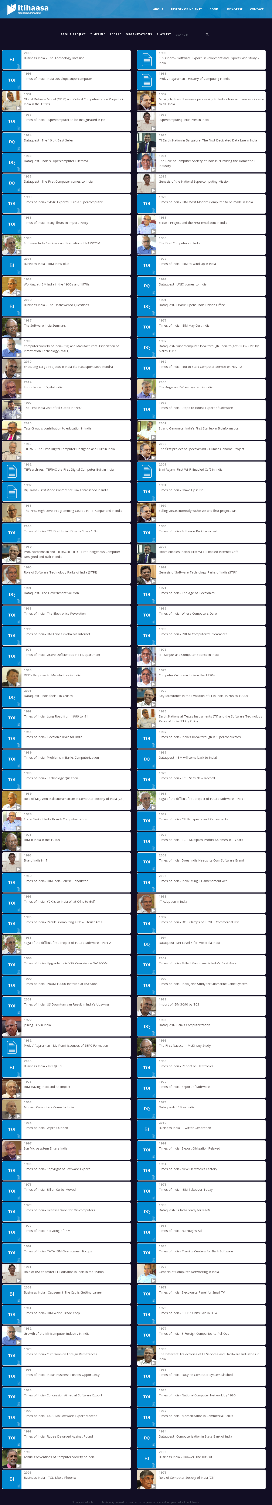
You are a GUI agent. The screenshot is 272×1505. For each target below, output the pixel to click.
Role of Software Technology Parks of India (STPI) (60, 572)
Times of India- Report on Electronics (186, 1066)
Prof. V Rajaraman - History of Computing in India (194, 78)
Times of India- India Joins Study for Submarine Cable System (203, 984)
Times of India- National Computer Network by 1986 (197, 1395)
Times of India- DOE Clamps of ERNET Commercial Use (199, 922)
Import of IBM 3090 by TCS (179, 1004)
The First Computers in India (179, 243)
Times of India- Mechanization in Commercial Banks (196, 1416)
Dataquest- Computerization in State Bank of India (195, 1436)
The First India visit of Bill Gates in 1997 (53, 408)
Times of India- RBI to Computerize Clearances (193, 634)
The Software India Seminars (45, 325)
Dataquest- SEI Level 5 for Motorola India (189, 942)
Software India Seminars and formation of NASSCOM (62, 243)
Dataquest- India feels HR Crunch (48, 696)
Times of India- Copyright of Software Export (57, 1169)
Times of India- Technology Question (51, 778)
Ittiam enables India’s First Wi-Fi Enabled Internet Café (198, 552)
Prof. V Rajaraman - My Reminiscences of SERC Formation (66, 1045)
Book (214, 9)
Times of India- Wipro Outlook (46, 1128)
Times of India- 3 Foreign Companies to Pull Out (194, 1333)
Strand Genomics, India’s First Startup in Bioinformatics (199, 428)
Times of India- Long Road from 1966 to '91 (56, 716)
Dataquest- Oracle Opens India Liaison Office (192, 305)
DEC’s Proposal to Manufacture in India (52, 675)
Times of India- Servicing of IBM (47, 1230)
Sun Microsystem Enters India (45, 1148)
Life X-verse (233, 9)
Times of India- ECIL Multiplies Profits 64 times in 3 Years (201, 840)
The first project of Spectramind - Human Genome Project (201, 449)
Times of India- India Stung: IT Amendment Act (193, 881)
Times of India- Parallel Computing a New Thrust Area (63, 922)
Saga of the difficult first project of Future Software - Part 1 (202, 798)
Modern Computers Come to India (49, 1107)
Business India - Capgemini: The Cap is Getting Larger (63, 1292)
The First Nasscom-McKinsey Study (185, 1045)
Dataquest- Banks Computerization (184, 1025)
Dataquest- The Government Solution (51, 593)
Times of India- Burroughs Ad (180, 1230)
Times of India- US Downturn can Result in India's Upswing (66, 1004)
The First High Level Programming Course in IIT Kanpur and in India (73, 510)
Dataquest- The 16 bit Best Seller (48, 140)
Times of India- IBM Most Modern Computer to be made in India (206, 202)
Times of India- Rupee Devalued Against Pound (58, 1436)
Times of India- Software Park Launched (188, 531)
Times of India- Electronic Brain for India (53, 737)
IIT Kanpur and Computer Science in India (189, 654)
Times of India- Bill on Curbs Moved (50, 1189)
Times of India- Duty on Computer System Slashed (196, 1374)
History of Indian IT (186, 9)
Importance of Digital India (43, 387)
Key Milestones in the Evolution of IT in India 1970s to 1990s (203, 696)
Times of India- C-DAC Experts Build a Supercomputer (63, 202)
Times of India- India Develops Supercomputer (58, 78)
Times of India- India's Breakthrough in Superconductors (200, 737)
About (158, 9)
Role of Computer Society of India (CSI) (187, 1477)
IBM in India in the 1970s (42, 840)
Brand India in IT (36, 860)
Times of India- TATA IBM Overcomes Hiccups (58, 1251)
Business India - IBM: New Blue (46, 264)
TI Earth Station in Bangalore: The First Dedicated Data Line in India (208, 140)
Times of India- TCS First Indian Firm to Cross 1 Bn (61, 531)
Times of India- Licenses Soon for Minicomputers (59, 1210)
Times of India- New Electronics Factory (188, 1169)
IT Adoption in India (173, 901)
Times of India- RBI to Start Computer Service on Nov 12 (200, 366)
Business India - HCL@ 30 (43, 1066)
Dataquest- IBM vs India (176, 1107)
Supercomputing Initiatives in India (184, 119)
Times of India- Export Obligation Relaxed (189, 1148)
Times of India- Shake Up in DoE (182, 490)
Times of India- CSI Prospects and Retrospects (193, 819)
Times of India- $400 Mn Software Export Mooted (60, 1416)
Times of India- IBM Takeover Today (186, 1189)
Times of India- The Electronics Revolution (55, 613)
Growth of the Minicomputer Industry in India (56, 1333)
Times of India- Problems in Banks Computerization (61, 757)
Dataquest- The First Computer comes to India (58, 181)
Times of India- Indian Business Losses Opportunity (62, 1374)
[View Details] (11, 59)
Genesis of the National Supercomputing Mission (194, 181)
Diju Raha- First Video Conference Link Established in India (66, 490)
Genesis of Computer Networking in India (189, 1272)
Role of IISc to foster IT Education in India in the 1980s (64, 1272)
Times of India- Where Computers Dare (188, 613)
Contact (257, 9)
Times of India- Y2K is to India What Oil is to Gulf (59, 901)
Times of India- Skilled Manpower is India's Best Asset (198, 963)
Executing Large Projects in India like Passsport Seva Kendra (68, 366)
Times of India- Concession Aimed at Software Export (63, 1395)
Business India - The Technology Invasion (54, 58)
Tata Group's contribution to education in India (57, 428)
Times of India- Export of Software (184, 1086)
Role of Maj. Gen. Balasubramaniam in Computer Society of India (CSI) (74, 798)
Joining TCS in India (37, 1025)
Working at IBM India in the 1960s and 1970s (57, 284)
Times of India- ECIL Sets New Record (187, 778)
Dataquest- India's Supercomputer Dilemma (56, 161)
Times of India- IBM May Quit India (184, 325)
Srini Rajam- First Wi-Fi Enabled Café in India (190, 469)
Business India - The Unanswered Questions (56, 305)
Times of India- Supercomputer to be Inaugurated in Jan (64, 119)
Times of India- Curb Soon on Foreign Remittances (60, 1354)
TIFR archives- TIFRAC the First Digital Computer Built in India (69, 469)
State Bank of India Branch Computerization (55, 819)
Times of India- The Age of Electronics (187, 593)
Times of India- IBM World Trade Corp (52, 1313)
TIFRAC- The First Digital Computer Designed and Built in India (69, 449)
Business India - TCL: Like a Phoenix (50, 1477)
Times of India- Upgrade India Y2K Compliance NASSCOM (66, 963)
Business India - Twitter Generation (185, 1128)
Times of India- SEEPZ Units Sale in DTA (188, 1313)
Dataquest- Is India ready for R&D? (185, 1210)
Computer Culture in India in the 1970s (187, 675)
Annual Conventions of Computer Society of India (59, 1457)
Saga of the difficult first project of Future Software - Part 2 (67, 942)
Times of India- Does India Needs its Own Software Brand (201, 860)
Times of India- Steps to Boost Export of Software (196, 408)
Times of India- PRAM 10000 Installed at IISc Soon (61, 984)
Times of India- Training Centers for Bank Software (196, 1251)
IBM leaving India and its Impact (47, 1086)
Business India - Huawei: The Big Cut (185, 1457)
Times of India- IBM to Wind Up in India (187, 264)
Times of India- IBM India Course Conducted (56, 881)
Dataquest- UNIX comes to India (183, 284)
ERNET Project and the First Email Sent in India (193, 222)
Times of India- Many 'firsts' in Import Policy (56, 222)
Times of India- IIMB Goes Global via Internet (57, 634)
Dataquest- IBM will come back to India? (188, 757)
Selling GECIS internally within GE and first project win (198, 510)
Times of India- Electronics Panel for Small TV (192, 1292)
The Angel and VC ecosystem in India (185, 387)
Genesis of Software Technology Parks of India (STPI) (198, 572)
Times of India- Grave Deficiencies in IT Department (62, 654)
